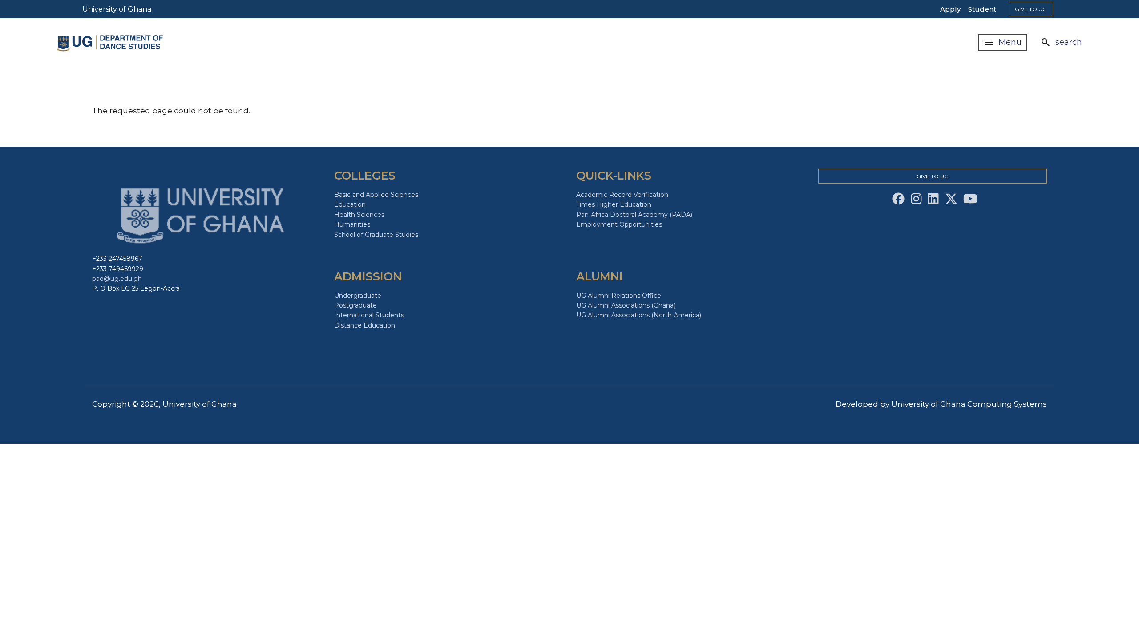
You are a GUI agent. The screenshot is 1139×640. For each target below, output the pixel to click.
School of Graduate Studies (376, 235)
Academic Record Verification (622, 195)
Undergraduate (357, 296)
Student (982, 9)
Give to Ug (1031, 9)
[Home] (110, 42)
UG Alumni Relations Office (618, 296)
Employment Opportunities (619, 224)
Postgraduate (355, 305)
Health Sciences (359, 215)
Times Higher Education (613, 204)
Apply (950, 9)
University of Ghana (116, 9)
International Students (369, 315)
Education (350, 204)
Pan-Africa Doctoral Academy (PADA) (634, 215)
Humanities (352, 224)
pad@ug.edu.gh (117, 279)
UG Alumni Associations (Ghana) (625, 305)
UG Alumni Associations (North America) (638, 315)
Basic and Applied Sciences (376, 195)
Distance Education (364, 325)
